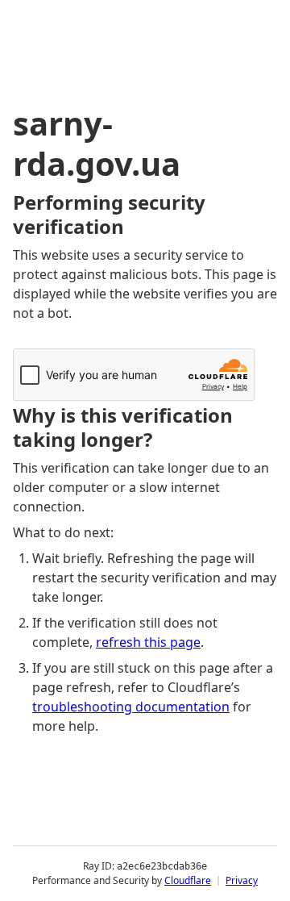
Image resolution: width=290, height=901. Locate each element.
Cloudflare (187, 880)
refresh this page (148, 642)
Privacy (242, 880)
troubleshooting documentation (131, 706)
